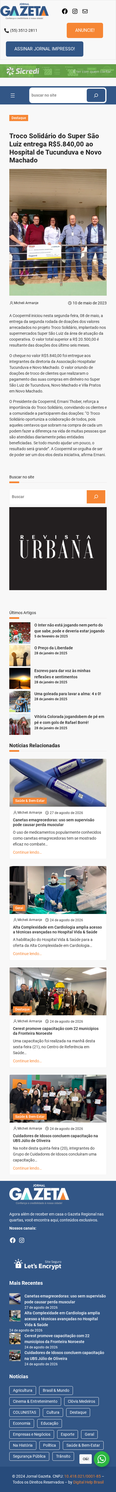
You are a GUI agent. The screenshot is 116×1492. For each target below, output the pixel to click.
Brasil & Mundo (56, 1390)
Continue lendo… (27, 852)
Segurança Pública (29, 1456)
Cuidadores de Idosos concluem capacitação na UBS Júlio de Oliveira (55, 1138)
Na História (23, 1445)
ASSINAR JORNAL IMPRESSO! (44, 49)
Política (49, 1445)
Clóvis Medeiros (81, 1401)
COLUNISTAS (24, 1412)
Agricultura (22, 1390)
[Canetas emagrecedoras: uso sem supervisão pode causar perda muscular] (15, 1299)
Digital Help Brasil (88, 1482)
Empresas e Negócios (31, 1434)
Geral (19, 908)
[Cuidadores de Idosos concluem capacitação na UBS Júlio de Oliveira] (15, 1356)
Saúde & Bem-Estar (29, 801)
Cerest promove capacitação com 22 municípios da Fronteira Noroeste (56, 1031)
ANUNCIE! (85, 30)
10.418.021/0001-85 (82, 1476)
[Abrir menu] (12, 95)
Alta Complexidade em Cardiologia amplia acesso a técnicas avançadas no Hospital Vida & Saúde (57, 929)
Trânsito (63, 1456)
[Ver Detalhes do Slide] (58, 71)
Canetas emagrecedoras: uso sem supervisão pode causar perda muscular (53, 822)
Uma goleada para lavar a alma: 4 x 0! (67, 694)
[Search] (96, 95)
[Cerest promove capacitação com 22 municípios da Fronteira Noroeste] (15, 1339)
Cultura (52, 1412)
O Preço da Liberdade (53, 648)
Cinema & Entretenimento (35, 1401)
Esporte (67, 1434)
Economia (21, 1423)
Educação (49, 1423)
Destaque (19, 118)
